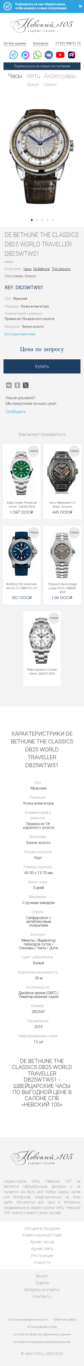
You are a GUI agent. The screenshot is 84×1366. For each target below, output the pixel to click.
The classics (61, 269)
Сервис (50, 84)
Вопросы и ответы (42, 1289)
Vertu (33, 76)
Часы (15, 76)
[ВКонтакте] (9, 385)
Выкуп (33, 84)
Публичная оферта (65, 1319)
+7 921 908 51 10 (67, 43)
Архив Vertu (42, 1248)
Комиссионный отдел (42, 1234)
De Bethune (41, 269)
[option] (42, 156)
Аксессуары (60, 76)
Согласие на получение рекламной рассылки (42, 1342)
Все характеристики (20, 334)
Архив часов (42, 1241)
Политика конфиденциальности (28, 1319)
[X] (25, 385)
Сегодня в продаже (42, 1228)
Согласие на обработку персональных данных (42, 1334)
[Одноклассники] (17, 385)
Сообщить (16, 411)
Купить (42, 366)
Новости (42, 1262)
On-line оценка (15, 43)
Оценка (42, 1282)
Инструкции (42, 1255)
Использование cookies (42, 1327)
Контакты (40, 43)
